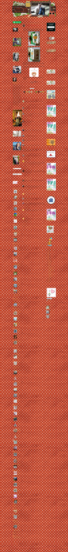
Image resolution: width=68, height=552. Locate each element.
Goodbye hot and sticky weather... (19, 400)
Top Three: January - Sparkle (18, 330)
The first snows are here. (18, 516)
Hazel (25, 143)
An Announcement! (19, 495)
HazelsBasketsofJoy (16, 387)
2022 (48, 252)
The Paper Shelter (16, 243)
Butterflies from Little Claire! (51, 275)
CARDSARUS (15, 237)
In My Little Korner (16, 482)
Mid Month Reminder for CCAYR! (51, 271)
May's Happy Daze (16, 393)
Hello (14, 533)
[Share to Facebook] (32, 88)
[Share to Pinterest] (33, 88)
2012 (48, 282)
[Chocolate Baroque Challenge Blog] (51, 116)
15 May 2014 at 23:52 (28, 167)
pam (25, 154)
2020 (48, 254)
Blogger (18, 166)
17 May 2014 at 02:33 (28, 206)
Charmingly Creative (16, 322)
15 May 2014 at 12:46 (28, 110)
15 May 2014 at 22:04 (28, 157)
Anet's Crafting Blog (16, 212)
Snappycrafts (15, 422)
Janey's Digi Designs (16, 524)
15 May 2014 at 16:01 (28, 132)
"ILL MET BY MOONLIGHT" (50, 268)
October (49, 261)
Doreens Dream (16, 251)
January (49, 280)
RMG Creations (16, 298)
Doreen (25, 134)
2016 (48, 257)
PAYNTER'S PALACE (17, 530)
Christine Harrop (27, 197)
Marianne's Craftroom (17, 308)
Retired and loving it (16, 514)
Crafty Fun (15, 411)
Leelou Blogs (36, 546)
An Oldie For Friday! (50, 266)
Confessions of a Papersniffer (16, 405)
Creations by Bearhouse (17, 381)
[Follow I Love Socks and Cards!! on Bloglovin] (49, 299)
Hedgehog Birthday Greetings (18, 324)
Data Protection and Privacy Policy (19, 19)
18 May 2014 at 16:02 (28, 221)
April (49, 277)
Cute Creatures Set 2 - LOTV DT (19, 202)
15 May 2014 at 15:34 (28, 126)
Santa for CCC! (51, 310)
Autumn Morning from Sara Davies (19, 430)
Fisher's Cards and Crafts (17, 289)
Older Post (44, 225)
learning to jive (16, 334)
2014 (48, 259)
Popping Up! (49, 273)
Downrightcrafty (16, 346)
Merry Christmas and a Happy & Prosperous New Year (17, 300)
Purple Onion (19, 349)
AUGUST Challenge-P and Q (18, 233)
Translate (19, 175)
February (49, 279)
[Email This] (30, 88)
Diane (25, 217)
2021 (48, 253)
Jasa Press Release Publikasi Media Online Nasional (19, 319)
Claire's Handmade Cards (17, 428)
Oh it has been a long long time (19, 501)
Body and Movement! (51, 272)
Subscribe (51, 29)
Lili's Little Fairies (16, 316)
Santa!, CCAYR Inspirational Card (50, 276)
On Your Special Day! (51, 267)
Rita (25, 148)
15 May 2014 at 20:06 (28, 146)
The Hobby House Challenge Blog (16, 520)
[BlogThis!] (31, 88)
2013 (48, 281)
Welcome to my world (16, 445)
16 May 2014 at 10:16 (28, 190)
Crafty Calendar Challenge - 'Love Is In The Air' (19, 248)
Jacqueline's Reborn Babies (17, 464)
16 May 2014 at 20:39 (28, 199)
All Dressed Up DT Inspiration (18, 413)
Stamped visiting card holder (18, 418)
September (49, 262)
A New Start (18, 465)
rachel (25, 106)
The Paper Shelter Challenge (18, 436)
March (49, 278)
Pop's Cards (15, 434)
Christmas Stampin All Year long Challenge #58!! (18, 473)
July (49, 264)
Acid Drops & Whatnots (17, 476)
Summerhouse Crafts (16, 370)
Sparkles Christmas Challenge (16, 225)
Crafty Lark (15, 505)
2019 (48, 255)
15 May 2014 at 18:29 (28, 141)
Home (13, 19)
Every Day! (50, 315)
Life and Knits (26, 208)
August (49, 263)
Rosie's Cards (15, 535)
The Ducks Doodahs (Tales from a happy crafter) (17, 264)
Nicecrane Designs (16, 488)
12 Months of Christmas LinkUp (19, 285)
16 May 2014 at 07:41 (28, 182)
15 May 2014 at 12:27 (28, 104)
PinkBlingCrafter (16, 354)
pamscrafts (15, 206)
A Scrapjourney (16, 302)
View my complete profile (15, 105)
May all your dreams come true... (18, 342)
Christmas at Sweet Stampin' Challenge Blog (17, 328)
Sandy (25, 112)
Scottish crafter (16, 499)
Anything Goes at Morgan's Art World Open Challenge (18, 279)
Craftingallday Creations (17, 340)
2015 (48, 258)
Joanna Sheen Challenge (17, 536)
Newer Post (23, 225)
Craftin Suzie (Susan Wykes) (28, 179)
